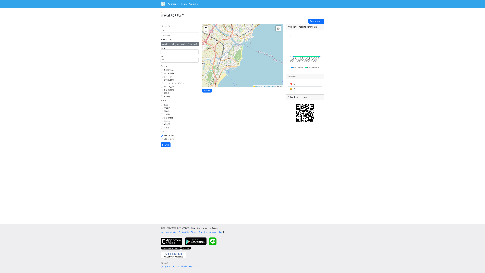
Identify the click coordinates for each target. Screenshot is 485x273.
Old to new (169, 139)
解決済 (167, 124)
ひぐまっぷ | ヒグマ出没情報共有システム (180, 266)
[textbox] (180, 51)
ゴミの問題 (169, 89)
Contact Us (183, 232)
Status (164, 100)
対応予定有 (169, 117)
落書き (167, 93)
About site (193, 4)
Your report (173, 4)
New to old (169, 135)
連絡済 (167, 121)
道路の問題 (169, 80)
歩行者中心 (169, 73)
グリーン (168, 76)
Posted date (166, 39)
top (162, 232)
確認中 (167, 107)
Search (165, 144)
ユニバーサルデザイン (174, 83)
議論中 (167, 111)
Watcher (207, 90)
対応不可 (168, 127)
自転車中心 (169, 70)
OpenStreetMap (268, 86)
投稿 (166, 104)
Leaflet (257, 86)
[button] (206, 27)
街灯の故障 (169, 86)
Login (184, 4)
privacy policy (215, 232)
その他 (167, 96)
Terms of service (199, 232)
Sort (163, 131)
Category (165, 66)
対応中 (167, 114)
